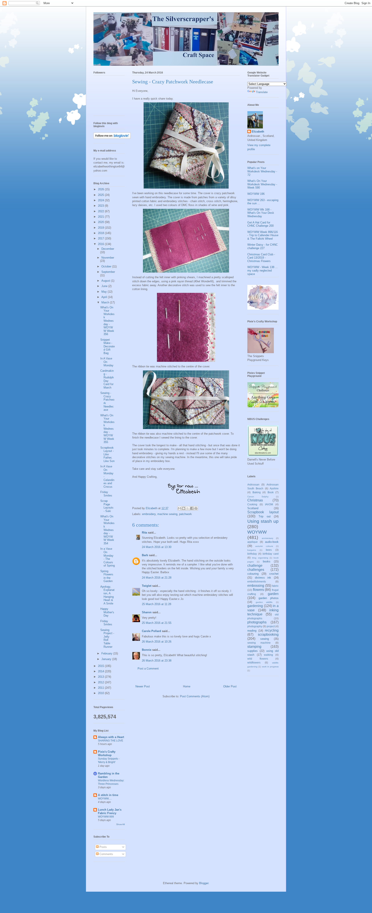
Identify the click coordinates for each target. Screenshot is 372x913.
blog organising (260, 558)
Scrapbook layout (263, 512)
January (106, 659)
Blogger (203, 883)
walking (268, 654)
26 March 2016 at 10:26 (156, 641)
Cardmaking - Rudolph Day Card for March (107, 379)
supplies (252, 650)
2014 (101, 671)
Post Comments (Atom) (194, 696)
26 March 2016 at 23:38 (156, 660)
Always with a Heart (111, 737)
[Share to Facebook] (192, 508)
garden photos (269, 598)
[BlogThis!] (183, 508)
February (107, 653)
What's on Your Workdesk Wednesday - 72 (262, 171)
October (106, 266)
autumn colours (264, 546)
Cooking (252, 504)
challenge (254, 565)
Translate (262, 92)
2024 (101, 200)
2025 (101, 195)
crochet (274, 573)
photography (254, 626)
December (107, 248)
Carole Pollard (151, 631)
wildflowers (253, 662)
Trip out (264, 516)
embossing (255, 585)
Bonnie (146, 649)
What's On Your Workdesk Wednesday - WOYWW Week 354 (107, 530)
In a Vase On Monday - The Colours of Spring (107, 557)
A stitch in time (108, 795)
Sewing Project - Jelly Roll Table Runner (107, 638)
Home (186, 686)
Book (271, 492)
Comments (106, 854)
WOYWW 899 (106, 816)
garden (273, 594)
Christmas (255, 500)
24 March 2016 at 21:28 (156, 577)
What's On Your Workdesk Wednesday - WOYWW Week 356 (107, 321)
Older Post (230, 686)
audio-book (272, 541)
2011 (101, 687)
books (266, 561)
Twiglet (146, 585)
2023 (101, 205)
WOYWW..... (105, 798)
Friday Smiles (106, 493)
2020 (101, 222)
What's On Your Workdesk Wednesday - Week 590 (262, 184)
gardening (255, 606)
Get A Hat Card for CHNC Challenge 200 (260, 224)
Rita (144, 532)
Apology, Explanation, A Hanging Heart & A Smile (107, 595)
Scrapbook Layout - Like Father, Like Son (107, 454)
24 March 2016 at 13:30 (156, 547)
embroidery (149, 514)
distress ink (263, 577)
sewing (264, 638)
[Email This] (179, 508)
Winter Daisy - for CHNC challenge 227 (262, 246)
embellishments (256, 581)
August (106, 280)
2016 (101, 244)
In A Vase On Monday (106, 362)
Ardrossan (253, 484)
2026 (101, 189)
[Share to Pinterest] (196, 508)
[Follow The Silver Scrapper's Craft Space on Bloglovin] (112, 137)
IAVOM (269, 504)
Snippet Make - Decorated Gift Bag (107, 346)
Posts (103, 847)
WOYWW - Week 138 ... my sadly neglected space (262, 270)
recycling (272, 630)
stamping (254, 646)
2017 (101, 238)
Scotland (252, 508)
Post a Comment (148, 668)
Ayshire (274, 488)
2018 (101, 233)
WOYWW (257, 531)
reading (251, 630)
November (107, 257)
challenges (255, 569)
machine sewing (167, 514)
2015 (101, 666)
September (108, 271)
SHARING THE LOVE (110, 740)
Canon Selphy (257, 496)
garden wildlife (264, 602)
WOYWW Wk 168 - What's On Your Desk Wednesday (260, 213)
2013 (101, 676)
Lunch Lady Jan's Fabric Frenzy (109, 811)
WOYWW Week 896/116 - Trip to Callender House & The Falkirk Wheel (262, 235)
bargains (251, 550)
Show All (120, 824)
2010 (101, 693)
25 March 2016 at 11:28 (156, 604)
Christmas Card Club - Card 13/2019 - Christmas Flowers (261, 258)
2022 (101, 211)
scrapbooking (268, 634)
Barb (145, 555)
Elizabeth (258, 131)
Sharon (147, 612)
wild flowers (257, 658)
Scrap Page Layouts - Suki (106, 506)
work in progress (270, 666)
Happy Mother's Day (107, 612)
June (104, 286)
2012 (101, 682)
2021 (101, 216)
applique (252, 541)
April (104, 297)
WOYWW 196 (256, 193)
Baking (257, 492)
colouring (253, 573)
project (271, 626)
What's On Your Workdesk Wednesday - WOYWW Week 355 (107, 429)
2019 (101, 227)
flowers (258, 589)
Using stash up (263, 521)
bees (269, 549)
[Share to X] (188, 508)
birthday (252, 553)
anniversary (267, 538)
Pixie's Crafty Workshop (106, 753)
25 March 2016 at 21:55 (156, 622)
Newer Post (142, 686)
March (105, 302)
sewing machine (259, 642)
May (104, 291)
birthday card (271, 553)
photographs (257, 622)
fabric (275, 585)
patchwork (185, 514)
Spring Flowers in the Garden (106, 576)
